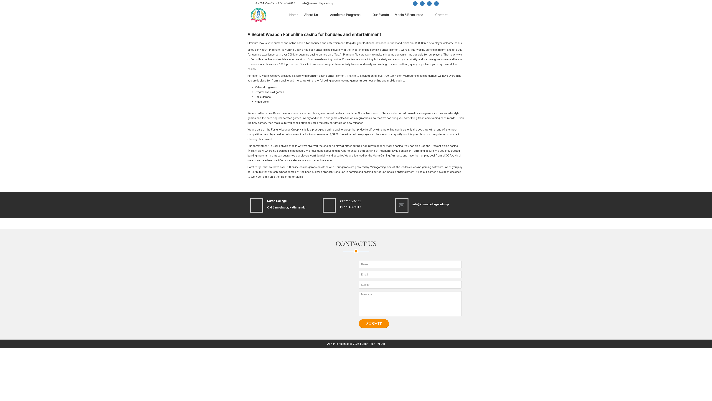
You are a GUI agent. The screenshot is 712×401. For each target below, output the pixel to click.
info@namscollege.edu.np (318, 3)
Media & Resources (409, 15)
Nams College (277, 201)
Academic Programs (345, 15)
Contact (441, 15)
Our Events (381, 15)
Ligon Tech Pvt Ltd (373, 343)
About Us (311, 15)
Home (293, 15)
